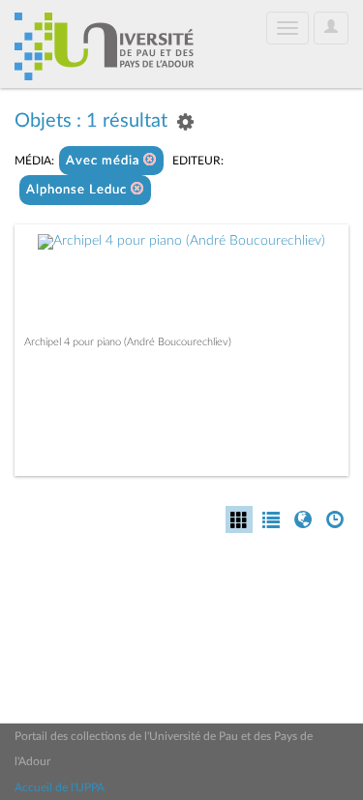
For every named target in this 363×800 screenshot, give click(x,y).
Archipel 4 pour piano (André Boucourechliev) (127, 342)
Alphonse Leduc (78, 190)
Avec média (104, 161)
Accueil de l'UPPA (60, 787)
